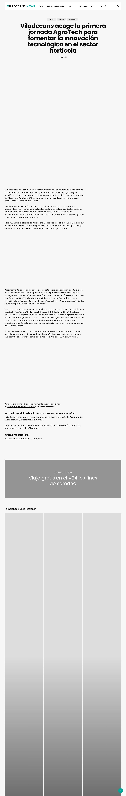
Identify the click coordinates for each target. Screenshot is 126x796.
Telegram (74, 417)
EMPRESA (61, 19)
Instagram (12, 406)
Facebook (23, 406)
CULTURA (51, 19)
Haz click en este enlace (16, 438)
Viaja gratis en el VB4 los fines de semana (63, 479)
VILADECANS (72, 19)
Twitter (31, 406)
